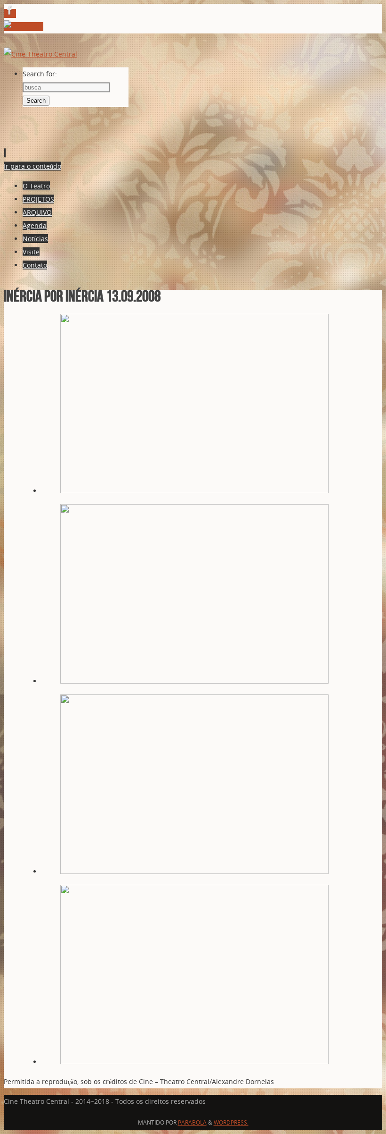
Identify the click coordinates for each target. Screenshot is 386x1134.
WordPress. (231, 1122)
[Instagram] (23, 26)
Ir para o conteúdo (32, 166)
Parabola (192, 1122)
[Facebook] (10, 13)
